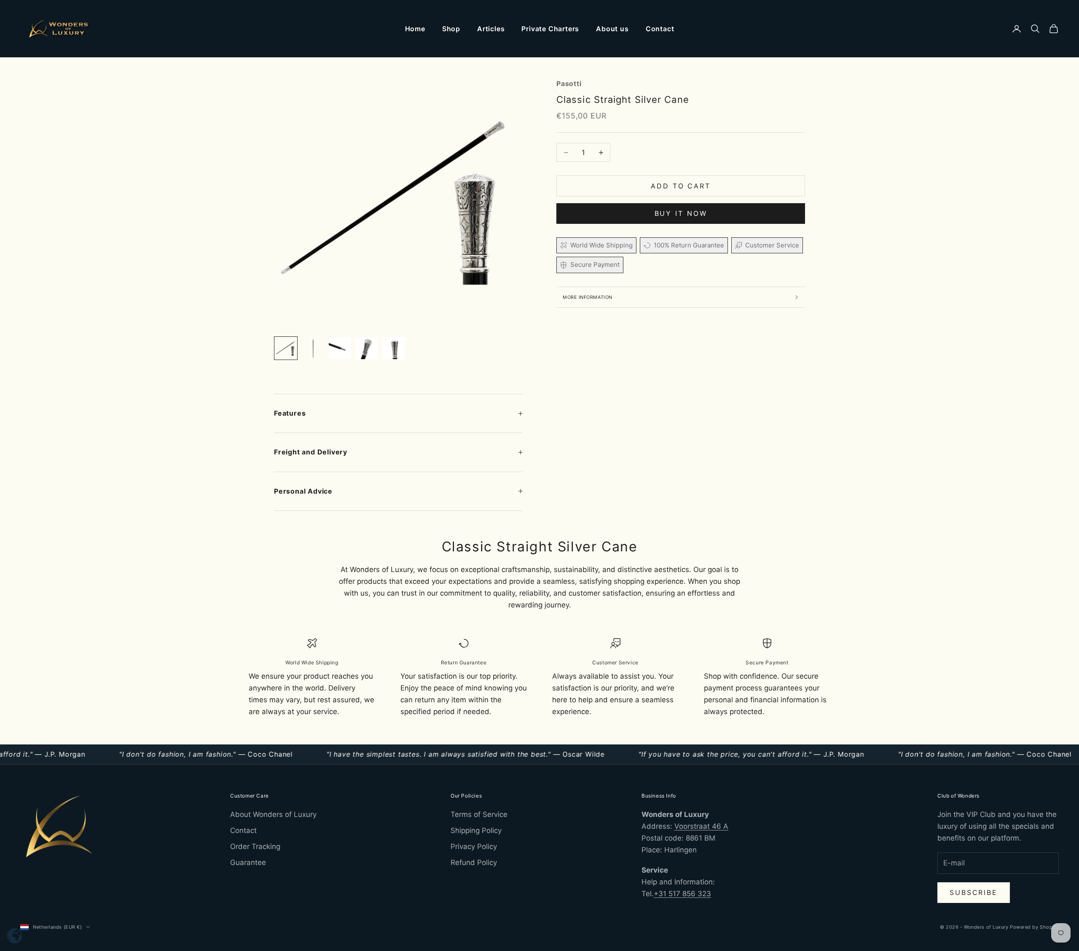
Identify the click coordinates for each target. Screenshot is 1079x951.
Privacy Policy (474, 846)
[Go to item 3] (340, 348)
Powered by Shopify (1034, 927)
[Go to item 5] (393, 348)
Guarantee (248, 862)
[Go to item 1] (286, 348)
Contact (660, 28)
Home (415, 28)
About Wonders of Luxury (273, 814)
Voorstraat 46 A (701, 826)
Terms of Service (479, 814)
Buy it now (681, 213)
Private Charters (550, 28)
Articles (491, 28)
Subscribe (974, 892)
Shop (451, 28)
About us (612, 28)
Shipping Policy (476, 830)
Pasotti (569, 83)
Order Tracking (255, 846)
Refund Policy (474, 862)
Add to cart (681, 186)
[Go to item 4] (366, 348)
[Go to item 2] (313, 348)
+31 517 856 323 (682, 893)
